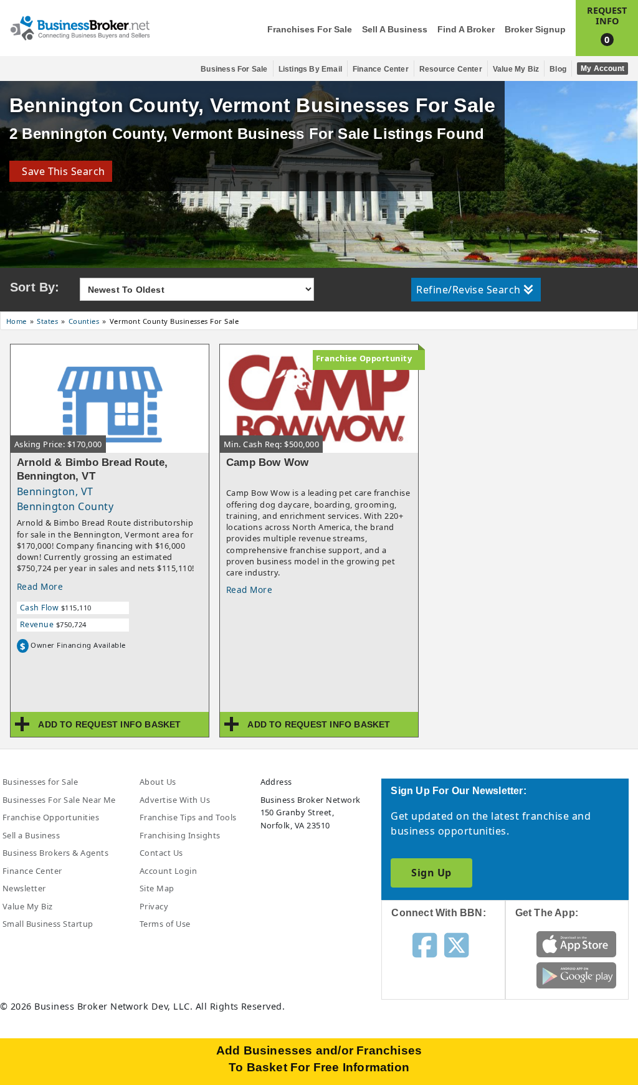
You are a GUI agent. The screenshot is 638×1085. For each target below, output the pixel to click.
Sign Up (431, 872)
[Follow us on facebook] (424, 944)
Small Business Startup (47, 923)
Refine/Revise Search (468, 289)
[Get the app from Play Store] (576, 974)
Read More (40, 586)
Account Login (168, 870)
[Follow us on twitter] (456, 944)
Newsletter (24, 888)
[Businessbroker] (80, 27)
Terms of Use (165, 923)
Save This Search (60, 171)
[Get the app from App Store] (576, 943)
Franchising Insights (180, 835)
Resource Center (450, 69)
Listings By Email (310, 69)
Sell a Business (394, 29)
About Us (158, 781)
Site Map (157, 888)
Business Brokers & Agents (55, 852)
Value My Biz (516, 69)
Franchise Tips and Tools (188, 817)
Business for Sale (234, 69)
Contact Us (161, 852)
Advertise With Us (175, 799)
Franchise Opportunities (50, 817)
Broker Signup (535, 29)
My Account (602, 68)
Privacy (154, 906)
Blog (558, 69)
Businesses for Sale (40, 781)
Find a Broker (466, 29)
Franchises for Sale (309, 29)
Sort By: (35, 287)
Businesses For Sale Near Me (59, 799)
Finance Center (381, 69)
